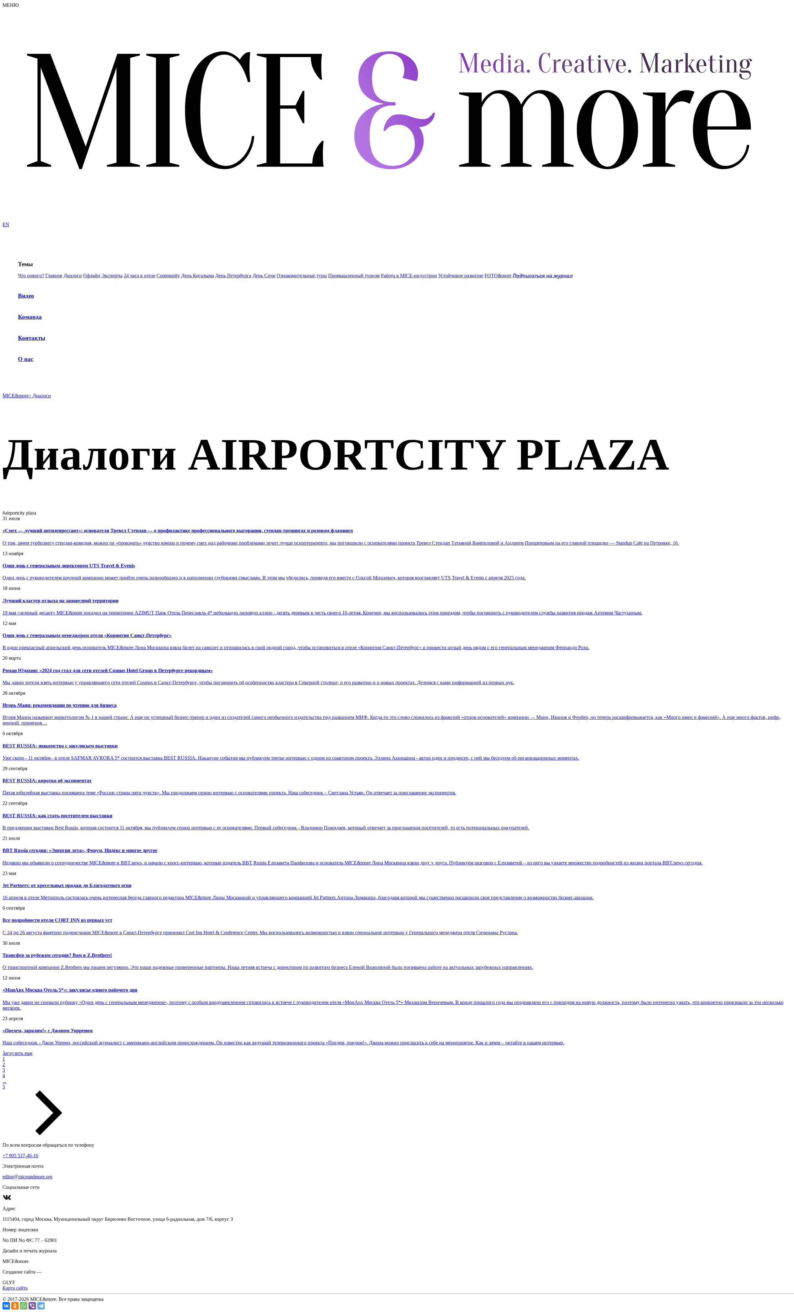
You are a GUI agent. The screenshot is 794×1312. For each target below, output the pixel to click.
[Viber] (32, 1306)
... (4, 1081)
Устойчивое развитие (460, 275)
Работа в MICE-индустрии (409, 275)
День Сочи (263, 275)
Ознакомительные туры (302, 275)
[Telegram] (41, 1306)
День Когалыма (197, 275)
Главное (53, 275)
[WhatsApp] (23, 1306)
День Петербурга (233, 275)
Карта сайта (15, 1288)
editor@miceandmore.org (27, 1176)
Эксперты (112, 275)
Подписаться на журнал (543, 276)
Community (168, 275)
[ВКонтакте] (6, 1306)
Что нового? (31, 275)
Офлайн (91, 275)
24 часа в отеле (139, 275)
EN (5, 224)
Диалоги (73, 275)
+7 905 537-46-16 (20, 1155)
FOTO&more (497, 275)
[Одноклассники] (15, 1306)
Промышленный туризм (354, 275)
